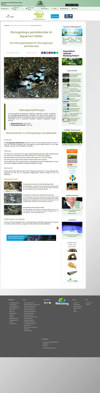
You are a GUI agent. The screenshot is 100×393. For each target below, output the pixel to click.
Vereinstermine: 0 (12, 323)
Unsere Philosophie (77, 306)
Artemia (31, 159)
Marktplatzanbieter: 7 (13, 320)
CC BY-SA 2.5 (55, 98)
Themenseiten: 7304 (28, 330)
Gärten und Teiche (30, 8)
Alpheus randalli (17, 163)
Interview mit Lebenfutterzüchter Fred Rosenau (72, 210)
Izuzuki (45, 98)
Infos (54, 8)
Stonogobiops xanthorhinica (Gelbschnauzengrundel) (38, 195)
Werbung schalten (77, 308)
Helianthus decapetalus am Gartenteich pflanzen (75, 144)
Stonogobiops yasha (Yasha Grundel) (33, 207)
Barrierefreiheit (46, 343)
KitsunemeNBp (50, 98)
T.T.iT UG (54, 348)
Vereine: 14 (11, 322)
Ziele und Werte (77, 304)
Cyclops (44, 159)
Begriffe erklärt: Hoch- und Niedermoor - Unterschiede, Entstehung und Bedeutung (75, 121)
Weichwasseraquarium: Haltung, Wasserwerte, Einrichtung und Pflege (75, 80)
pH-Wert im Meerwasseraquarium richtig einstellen (75, 100)
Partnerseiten (89, 302)
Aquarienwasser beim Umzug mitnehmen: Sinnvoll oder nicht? (75, 110)
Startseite (12, 25)
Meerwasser (26, 25)
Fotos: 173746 (12, 309)
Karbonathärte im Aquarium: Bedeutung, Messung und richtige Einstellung (75, 95)
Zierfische (21, 25)
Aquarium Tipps (16, 8)
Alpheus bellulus (31, 163)
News (75, 309)
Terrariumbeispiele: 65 (13, 306)
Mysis (36, 159)
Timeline (75, 311)
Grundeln (27, 157)
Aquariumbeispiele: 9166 (14, 302)
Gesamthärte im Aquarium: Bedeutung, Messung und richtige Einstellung (75, 90)
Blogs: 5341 (11, 316)
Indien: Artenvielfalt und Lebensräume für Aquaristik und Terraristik (75, 115)
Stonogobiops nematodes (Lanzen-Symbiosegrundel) (38, 184)
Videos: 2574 (11, 311)
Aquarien (5, 8)
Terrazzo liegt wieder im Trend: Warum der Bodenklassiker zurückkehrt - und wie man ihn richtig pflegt (75, 76)
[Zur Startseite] (62, 305)
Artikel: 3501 (11, 315)
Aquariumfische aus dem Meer (39, 154)
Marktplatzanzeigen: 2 (13, 318)
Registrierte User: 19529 (14, 308)
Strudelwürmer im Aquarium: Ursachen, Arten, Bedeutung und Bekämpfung (75, 85)
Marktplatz (65, 8)
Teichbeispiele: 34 (12, 304)
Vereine (75, 8)
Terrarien (45, 8)
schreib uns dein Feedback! (41, 224)
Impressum (45, 345)
